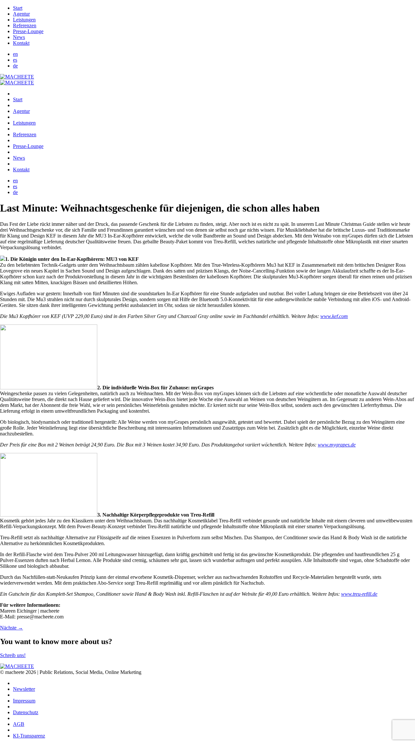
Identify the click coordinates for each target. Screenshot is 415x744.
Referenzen (24, 25)
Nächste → (11, 627)
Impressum (24, 700)
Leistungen (24, 19)
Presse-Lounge (28, 31)
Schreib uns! (13, 655)
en (15, 54)
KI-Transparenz (29, 735)
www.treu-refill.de (359, 594)
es (15, 60)
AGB (18, 724)
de (15, 65)
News (19, 37)
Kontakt (21, 43)
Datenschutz (25, 712)
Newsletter (24, 689)
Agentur (21, 14)
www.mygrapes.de (337, 444)
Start (17, 8)
